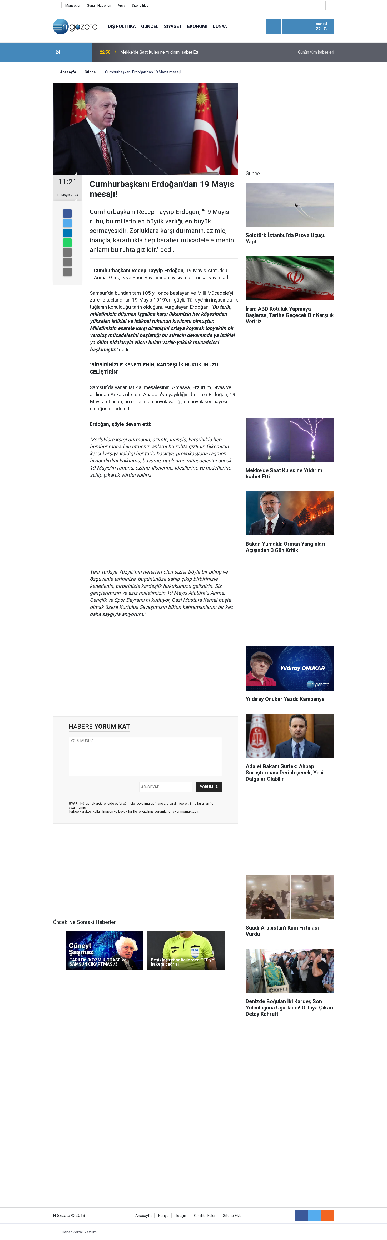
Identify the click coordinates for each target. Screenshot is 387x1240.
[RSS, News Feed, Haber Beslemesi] (327, 1215)
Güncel (150, 26)
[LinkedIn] (67, 233)
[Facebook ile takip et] (301, 1215)
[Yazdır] (67, 262)
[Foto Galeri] (331, 5)
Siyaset (173, 26)
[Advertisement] (28, 154)
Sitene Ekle (140, 5)
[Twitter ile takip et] (314, 1215)
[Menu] (274, 27)
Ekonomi (197, 26)
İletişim (181, 1215)
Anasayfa (143, 1215)
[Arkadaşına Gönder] (67, 252)
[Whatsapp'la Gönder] (67, 242)
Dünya (220, 26)
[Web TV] (318, 5)
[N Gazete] (75, 26)
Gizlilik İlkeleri (205, 1215)
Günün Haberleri (99, 5)
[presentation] (71, 52)
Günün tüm (316, 52)
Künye (163, 1215)
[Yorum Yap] (67, 272)
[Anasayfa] (56, 5)
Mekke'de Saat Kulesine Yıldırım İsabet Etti (159, 52)
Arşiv (121, 5)
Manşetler (72, 5)
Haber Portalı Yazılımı (79, 1232)
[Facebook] (67, 213)
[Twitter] (67, 223)
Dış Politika (122, 26)
